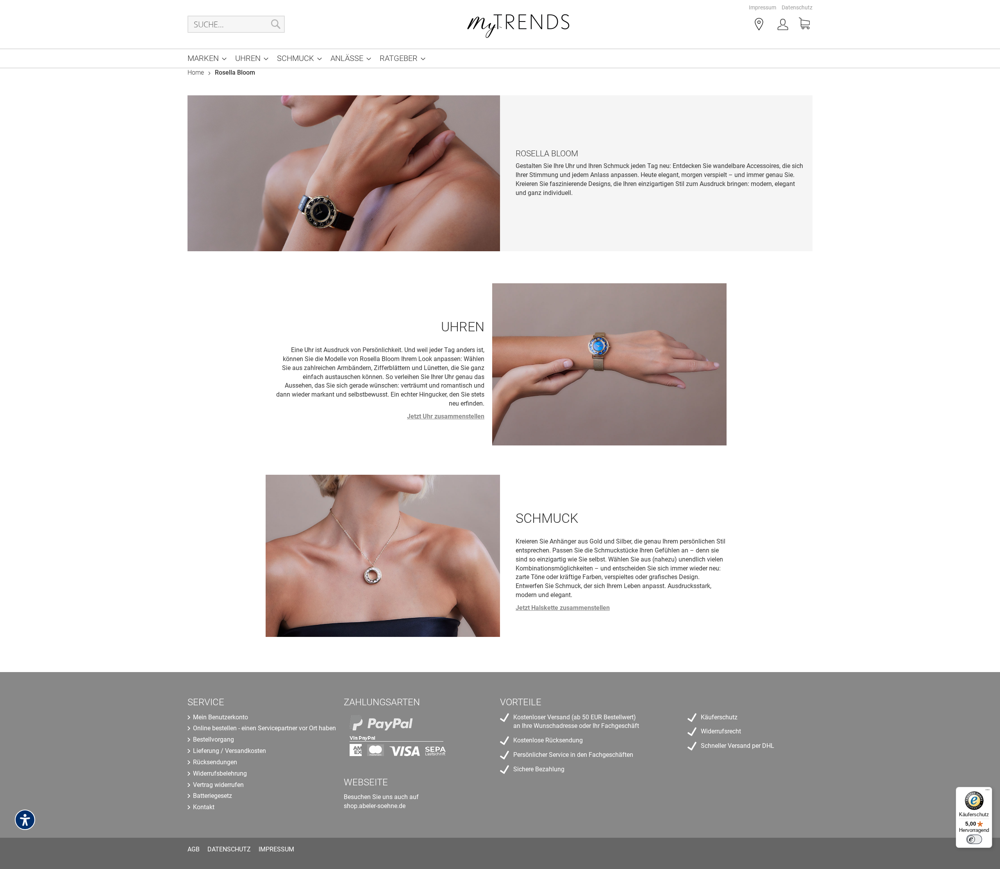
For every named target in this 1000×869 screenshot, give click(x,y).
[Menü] (987, 791)
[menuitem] (205, 58)
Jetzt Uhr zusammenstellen (445, 416)
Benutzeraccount (784, 26)
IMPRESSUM (276, 849)
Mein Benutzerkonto (220, 717)
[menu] (500, 58)
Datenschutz (797, 7)
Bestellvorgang (213, 739)
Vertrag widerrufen (218, 785)
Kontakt (203, 807)
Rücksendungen (215, 762)
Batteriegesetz (212, 795)
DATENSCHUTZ (229, 849)
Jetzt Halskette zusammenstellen (563, 608)
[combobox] (236, 24)
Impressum (762, 7)
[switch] (974, 839)
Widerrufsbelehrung (220, 773)
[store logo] (519, 24)
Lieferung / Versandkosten (229, 751)
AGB (194, 849)
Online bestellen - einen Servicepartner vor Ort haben (264, 728)
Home (196, 72)
